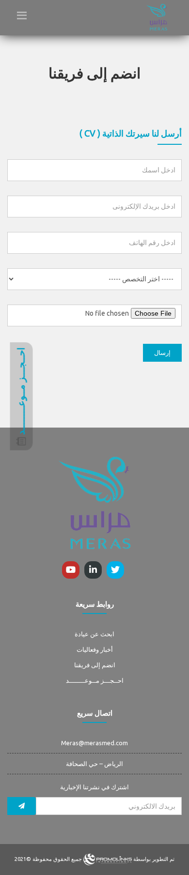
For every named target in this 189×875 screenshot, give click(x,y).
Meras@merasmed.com (94, 742)
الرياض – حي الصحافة (94, 763)
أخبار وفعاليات (95, 649)
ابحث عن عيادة (94, 633)
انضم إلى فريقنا (94, 664)
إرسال (162, 352)
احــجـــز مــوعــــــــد (95, 680)
